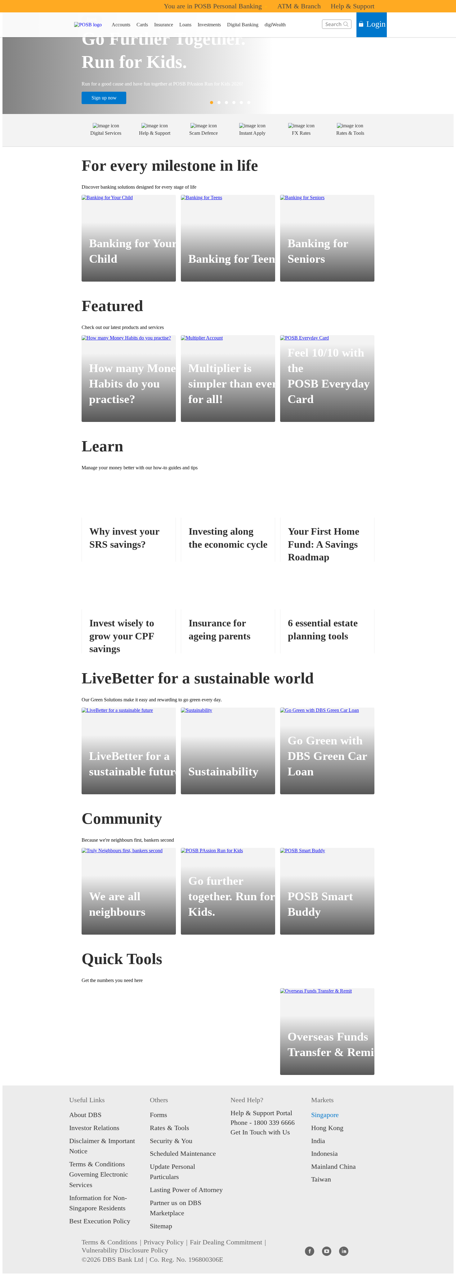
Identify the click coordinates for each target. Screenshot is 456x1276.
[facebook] (309, 1251)
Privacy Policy (164, 1242)
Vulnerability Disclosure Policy (125, 1250)
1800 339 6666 (274, 1122)
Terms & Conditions (109, 1242)
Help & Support (352, 6)
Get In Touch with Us (260, 1132)
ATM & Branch (299, 6)
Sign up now (104, 97)
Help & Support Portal (261, 1113)
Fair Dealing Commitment (226, 1242)
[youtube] (326, 1251)
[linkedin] (343, 1251)
